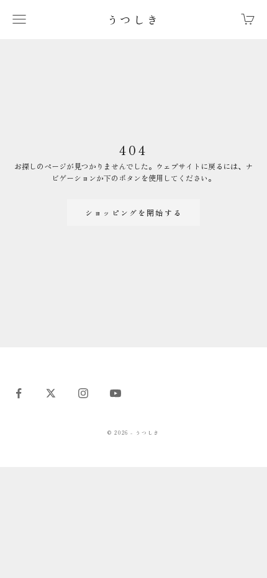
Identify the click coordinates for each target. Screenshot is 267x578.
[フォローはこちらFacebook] (18, 393)
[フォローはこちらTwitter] (51, 393)
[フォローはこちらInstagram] (83, 393)
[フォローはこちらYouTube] (115, 393)
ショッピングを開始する (133, 212)
